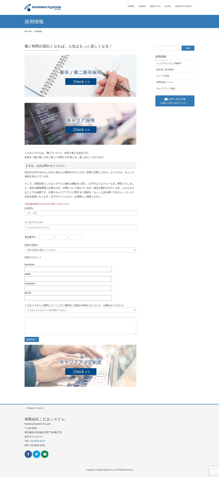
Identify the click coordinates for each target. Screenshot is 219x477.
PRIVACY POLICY (35, 408)
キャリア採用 (162, 76)
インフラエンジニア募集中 (168, 63)
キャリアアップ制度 (165, 88)
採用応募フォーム (164, 82)
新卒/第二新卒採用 (165, 69)
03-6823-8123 (37, 441)
